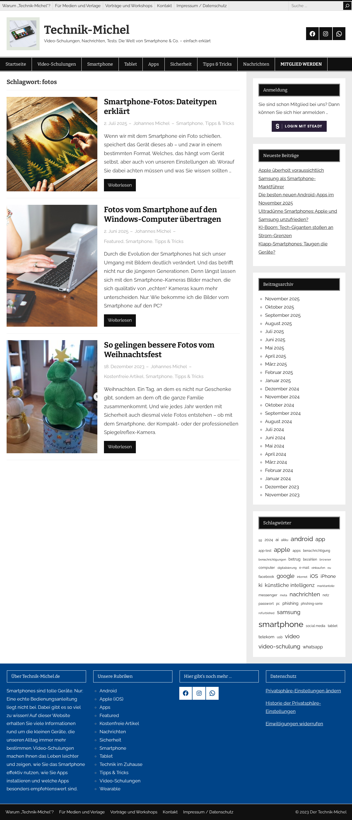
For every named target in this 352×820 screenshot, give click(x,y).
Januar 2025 (278, 380)
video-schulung (279, 646)
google (286, 576)
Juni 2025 (275, 339)
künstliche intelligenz (290, 585)
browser (325, 559)
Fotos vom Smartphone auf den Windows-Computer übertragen (162, 214)
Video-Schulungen (120, 780)
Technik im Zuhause (121, 764)
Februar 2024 (279, 470)
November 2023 (282, 494)
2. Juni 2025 (116, 231)
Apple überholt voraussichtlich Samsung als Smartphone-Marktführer (291, 178)
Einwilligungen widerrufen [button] (294, 723)
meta (283, 595)
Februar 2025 (279, 372)
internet (302, 576)
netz (326, 595)
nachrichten (305, 594)
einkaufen (318, 567)
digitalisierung (287, 567)
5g (260, 540)
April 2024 (275, 454)
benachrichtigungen (272, 559)
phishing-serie (312, 604)
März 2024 (276, 462)
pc (278, 604)
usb (279, 637)
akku (284, 540)
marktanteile (325, 585)
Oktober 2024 (279, 405)
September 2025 (283, 315)
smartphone (280, 624)
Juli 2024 (274, 429)
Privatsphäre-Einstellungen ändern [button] (303, 690)
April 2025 (275, 356)
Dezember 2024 (282, 388)
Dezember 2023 (282, 486)
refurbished (266, 613)
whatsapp (313, 647)
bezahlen (310, 559)
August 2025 (278, 323)
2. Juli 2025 (115, 123)
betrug (294, 559)
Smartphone (189, 123)
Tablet (106, 756)
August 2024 (278, 421)
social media (315, 626)
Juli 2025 (274, 331)
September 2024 (283, 413)
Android (108, 690)
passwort (266, 603)
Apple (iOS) (111, 699)
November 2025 (282, 298)
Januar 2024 (278, 478)
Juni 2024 (275, 437)
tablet (332, 626)
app (320, 539)
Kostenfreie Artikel (124, 376)
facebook (266, 577)
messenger (267, 595)
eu (329, 567)
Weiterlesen (120, 185)
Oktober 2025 (279, 307)
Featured (113, 241)
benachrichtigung (316, 551)
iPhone (328, 576)
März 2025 (276, 364)
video (292, 636)
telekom (266, 636)
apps (297, 550)
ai (277, 539)
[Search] (347, 6)
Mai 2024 (274, 446)
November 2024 (282, 396)
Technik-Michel (87, 30)
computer (266, 568)
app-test (264, 551)
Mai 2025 (274, 348)
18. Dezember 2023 (124, 366)
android (302, 538)
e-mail (304, 568)
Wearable (110, 788)
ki (260, 585)
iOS (314, 576)
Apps (105, 707)
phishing (290, 603)
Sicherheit (110, 740)
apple (282, 549)
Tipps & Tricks (219, 123)
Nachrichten (113, 731)
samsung (288, 612)
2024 (269, 540)
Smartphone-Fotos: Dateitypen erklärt (160, 106)
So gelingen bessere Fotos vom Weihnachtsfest (159, 349)
